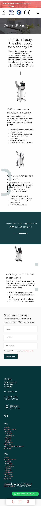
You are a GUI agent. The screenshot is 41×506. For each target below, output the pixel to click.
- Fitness (7, 440)
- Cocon (7, 432)
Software (8, 444)
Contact (7, 449)
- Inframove (9, 436)
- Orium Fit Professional (14, 446)
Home (6, 427)
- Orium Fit (8, 477)
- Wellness (8, 442)
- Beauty (7, 438)
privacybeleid (28, 351)
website (7, 484)
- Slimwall (8, 434)
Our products (10, 429)
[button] (25, 494)
